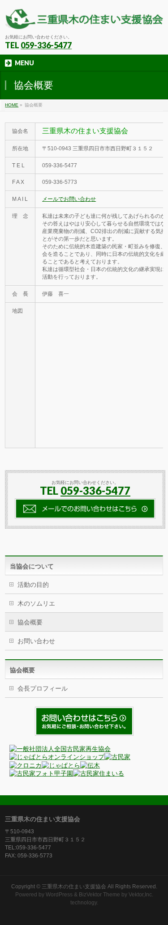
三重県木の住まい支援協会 (74, 886)
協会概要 (30, 622)
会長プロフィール (42, 688)
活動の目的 (33, 584)
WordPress (59, 894)
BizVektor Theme (99, 894)
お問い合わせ (36, 641)
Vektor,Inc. (141, 894)
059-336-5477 (46, 45)
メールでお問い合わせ (69, 199)
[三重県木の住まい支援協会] (84, 19)
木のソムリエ (36, 603)
